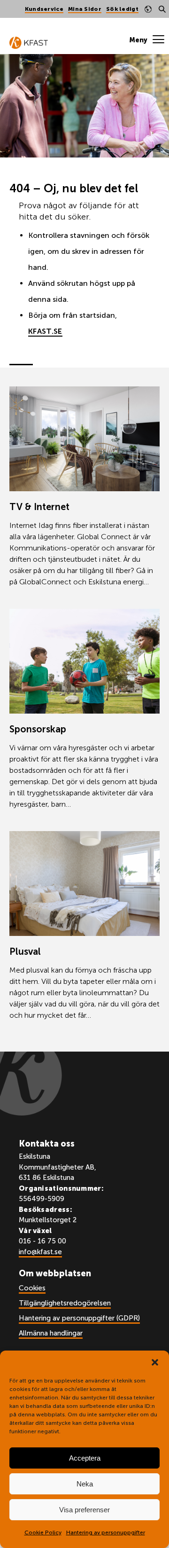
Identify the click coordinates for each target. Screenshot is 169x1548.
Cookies (32, 1288)
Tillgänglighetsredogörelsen (65, 1303)
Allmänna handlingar (51, 1333)
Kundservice (44, 9)
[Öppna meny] (147, 40)
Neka (85, 1484)
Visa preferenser (84, 1510)
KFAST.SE (45, 331)
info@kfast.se (40, 1252)
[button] (155, 1362)
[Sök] (162, 9)
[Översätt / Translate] (148, 9)
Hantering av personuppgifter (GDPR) (79, 1318)
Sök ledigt (122, 9)
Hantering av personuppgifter (105, 1532)
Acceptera (84, 1458)
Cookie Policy (42, 1532)
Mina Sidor (84, 9)
